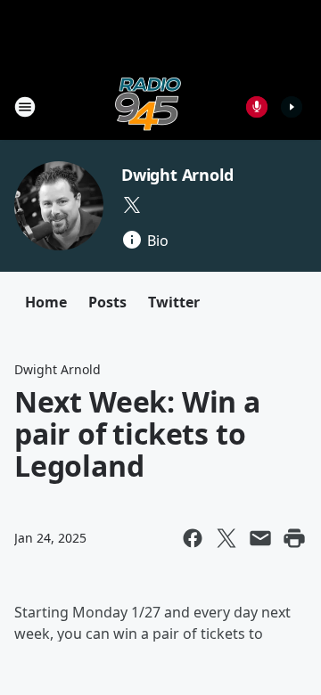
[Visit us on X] (132, 205)
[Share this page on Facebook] (192, 538)
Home (46, 302)
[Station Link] (148, 106)
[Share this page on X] (226, 538)
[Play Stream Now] (291, 107)
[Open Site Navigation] (25, 107)
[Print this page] (294, 538)
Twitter (174, 302)
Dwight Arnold (177, 174)
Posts (107, 302)
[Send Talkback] (257, 107)
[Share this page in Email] (260, 538)
